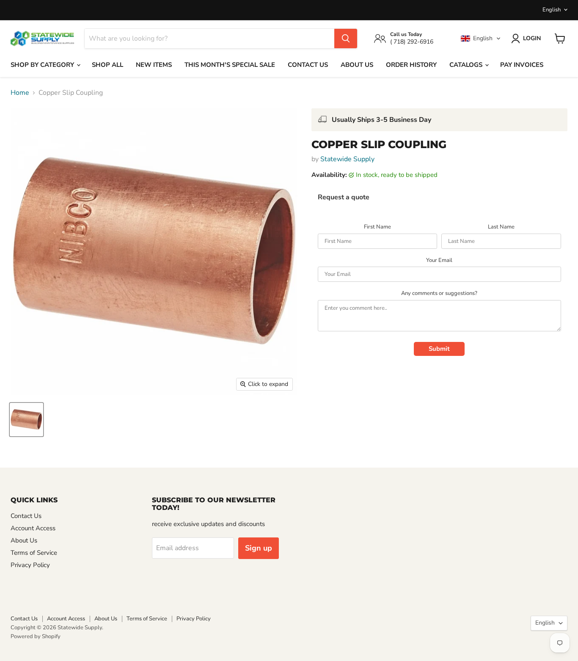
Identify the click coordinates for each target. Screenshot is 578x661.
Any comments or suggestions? (439, 293)
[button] (480, 38)
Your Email (439, 260)
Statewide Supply (347, 159)
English (551, 10)
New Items (154, 65)
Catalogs (466, 65)
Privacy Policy (30, 565)
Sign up (258, 548)
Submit (439, 348)
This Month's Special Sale (229, 65)
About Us (357, 65)
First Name (377, 227)
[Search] (345, 38)
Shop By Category (43, 65)
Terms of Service (34, 552)
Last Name (501, 227)
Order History (411, 65)
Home (20, 92)
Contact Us (308, 65)
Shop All (107, 65)
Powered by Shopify (36, 636)
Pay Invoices (521, 65)
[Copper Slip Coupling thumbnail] (26, 419)
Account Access (33, 528)
